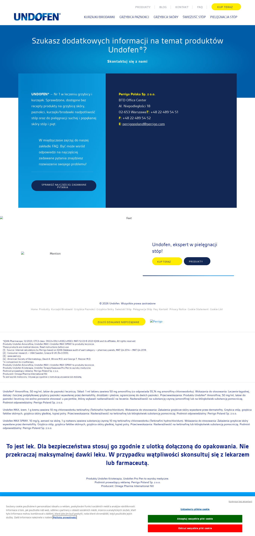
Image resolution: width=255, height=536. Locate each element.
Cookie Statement (198, 309)
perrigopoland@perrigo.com (143, 124)
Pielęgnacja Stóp (142, 309)
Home (34, 309)
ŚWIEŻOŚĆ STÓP (194, 17)
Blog (163, 7)
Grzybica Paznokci (84, 309)
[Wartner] (37, 19)
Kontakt (182, 7)
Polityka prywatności (64, 517)
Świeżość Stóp (123, 309)
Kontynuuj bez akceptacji (240, 501)
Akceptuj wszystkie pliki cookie (195, 518)
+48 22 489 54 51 (164, 112)
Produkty (143, 7)
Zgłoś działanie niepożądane (119, 322)
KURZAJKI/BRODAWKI (99, 17)
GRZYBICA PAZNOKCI (134, 17)
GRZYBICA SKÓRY (166, 17)
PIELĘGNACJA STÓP (223, 17)
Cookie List (216, 309)
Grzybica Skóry (105, 309)
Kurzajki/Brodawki (62, 309)
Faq (200, 7)
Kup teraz (225, 7)
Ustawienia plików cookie (195, 509)
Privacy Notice (178, 309)
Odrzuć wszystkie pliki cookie (195, 528)
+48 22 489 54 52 (136, 118)
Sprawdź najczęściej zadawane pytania (64, 186)
